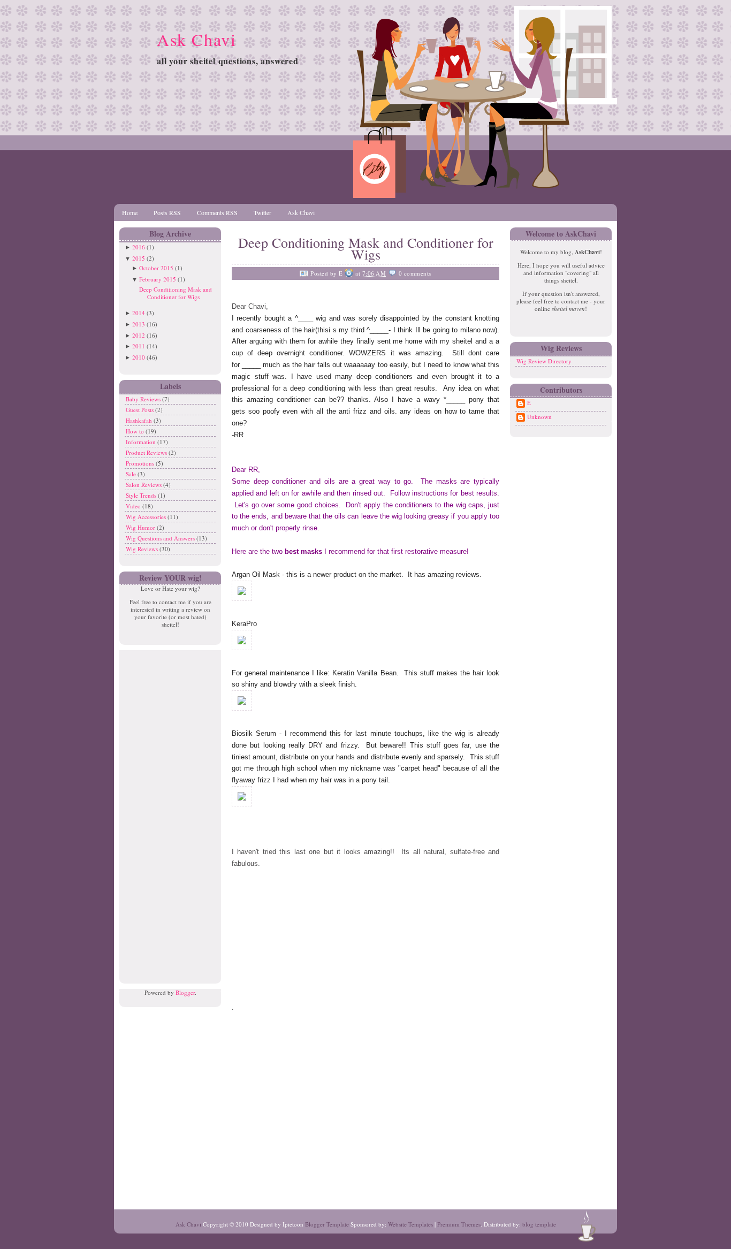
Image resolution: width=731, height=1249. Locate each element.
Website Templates (410, 1224)
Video (134, 506)
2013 (138, 324)
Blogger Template (327, 1224)
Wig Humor (141, 527)
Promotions (141, 463)
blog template (539, 1224)
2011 (138, 346)
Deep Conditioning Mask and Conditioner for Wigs (175, 293)
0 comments (415, 273)
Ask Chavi (196, 39)
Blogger (185, 992)
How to (136, 431)
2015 (138, 258)
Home (130, 212)
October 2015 (156, 268)
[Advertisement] (167, 810)
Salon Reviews (144, 485)
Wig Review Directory (544, 361)
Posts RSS (167, 212)
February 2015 (157, 279)
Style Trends (142, 495)
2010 (138, 357)
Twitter (262, 212)
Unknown (539, 417)
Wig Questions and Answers (161, 538)
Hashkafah (140, 420)
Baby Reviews (144, 399)
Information (141, 442)
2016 (138, 247)
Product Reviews (147, 452)
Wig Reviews (142, 549)
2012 (138, 335)
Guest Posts (140, 410)
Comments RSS (217, 212)
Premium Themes (459, 1224)
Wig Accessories (146, 517)
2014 (138, 313)
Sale (132, 474)
